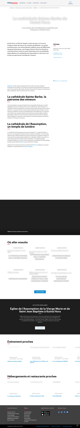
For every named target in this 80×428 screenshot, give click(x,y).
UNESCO (35, 7)
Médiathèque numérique (12, 418)
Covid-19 (26, 421)
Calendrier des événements (30, 420)
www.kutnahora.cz (57, 57)
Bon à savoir (43, 2)
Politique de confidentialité (42, 426)
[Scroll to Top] (77, 425)
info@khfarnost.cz (57, 53)
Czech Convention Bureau (13, 416)
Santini (21, 142)
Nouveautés (36, 2)
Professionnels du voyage (13, 413)
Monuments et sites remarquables (23, 7)
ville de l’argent (28, 146)
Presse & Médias (11, 415)
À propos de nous (11, 411)
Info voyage (27, 416)
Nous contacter (10, 420)
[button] (70, 3)
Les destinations (28, 411)
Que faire (29, 2)
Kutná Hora (10, 86)
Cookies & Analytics (55, 426)
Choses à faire (27, 413)
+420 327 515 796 (57, 54)
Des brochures (27, 418)
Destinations (22, 2)
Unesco (35, 145)
